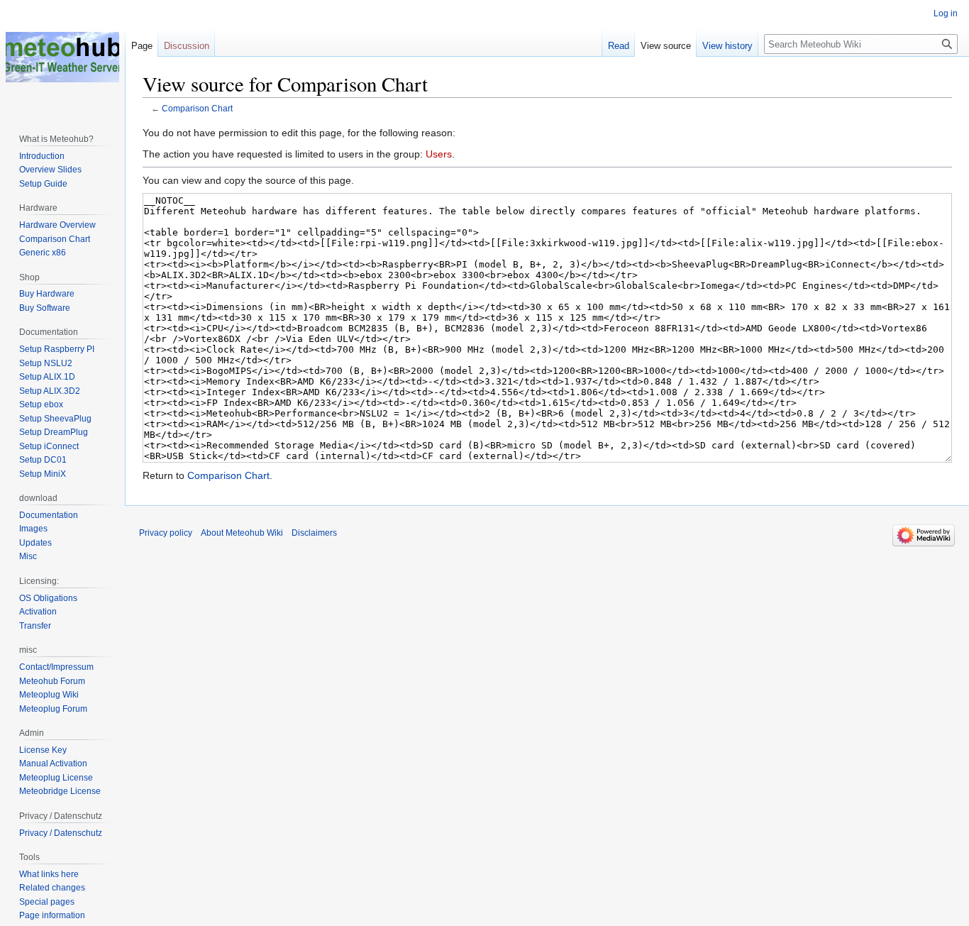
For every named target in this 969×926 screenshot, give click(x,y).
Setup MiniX (42, 474)
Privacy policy (165, 533)
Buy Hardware (46, 294)
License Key (43, 750)
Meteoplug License (56, 778)
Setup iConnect (49, 446)
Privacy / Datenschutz (60, 833)
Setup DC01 (43, 460)
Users (439, 154)
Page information (52, 915)
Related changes (52, 888)
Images (33, 529)
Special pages (46, 902)
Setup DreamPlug (53, 432)
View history (727, 45)
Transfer (35, 626)
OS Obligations (48, 598)
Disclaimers (314, 533)
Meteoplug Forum (53, 709)
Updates (35, 543)
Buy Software (44, 308)
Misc (28, 556)
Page (142, 45)
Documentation (48, 515)
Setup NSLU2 (45, 363)
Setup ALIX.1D (47, 377)
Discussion (186, 45)
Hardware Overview (57, 225)
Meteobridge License (60, 791)
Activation (38, 612)
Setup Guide (43, 184)
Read (618, 45)
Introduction (42, 156)
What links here (49, 874)
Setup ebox (41, 404)
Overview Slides (50, 170)
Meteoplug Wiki (49, 695)
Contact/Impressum (56, 667)
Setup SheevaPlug (55, 419)
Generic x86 (42, 253)
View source (666, 45)
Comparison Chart (197, 108)
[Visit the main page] (62, 57)
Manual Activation (53, 763)
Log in (946, 13)
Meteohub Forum (52, 681)
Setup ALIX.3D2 (49, 391)
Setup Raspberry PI (56, 349)
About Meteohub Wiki (242, 533)
